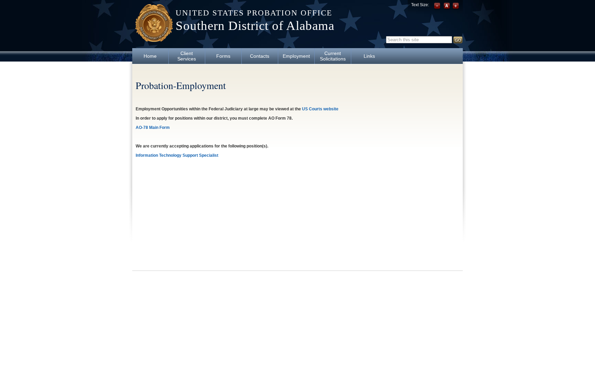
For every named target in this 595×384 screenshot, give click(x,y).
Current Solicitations (333, 56)
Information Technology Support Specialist (177, 155)
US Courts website (320, 109)
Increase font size (455, 6)
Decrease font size (437, 6)
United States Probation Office (254, 13)
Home (150, 56)
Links (369, 56)
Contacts (259, 56)
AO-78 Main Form (153, 127)
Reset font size (446, 6)
